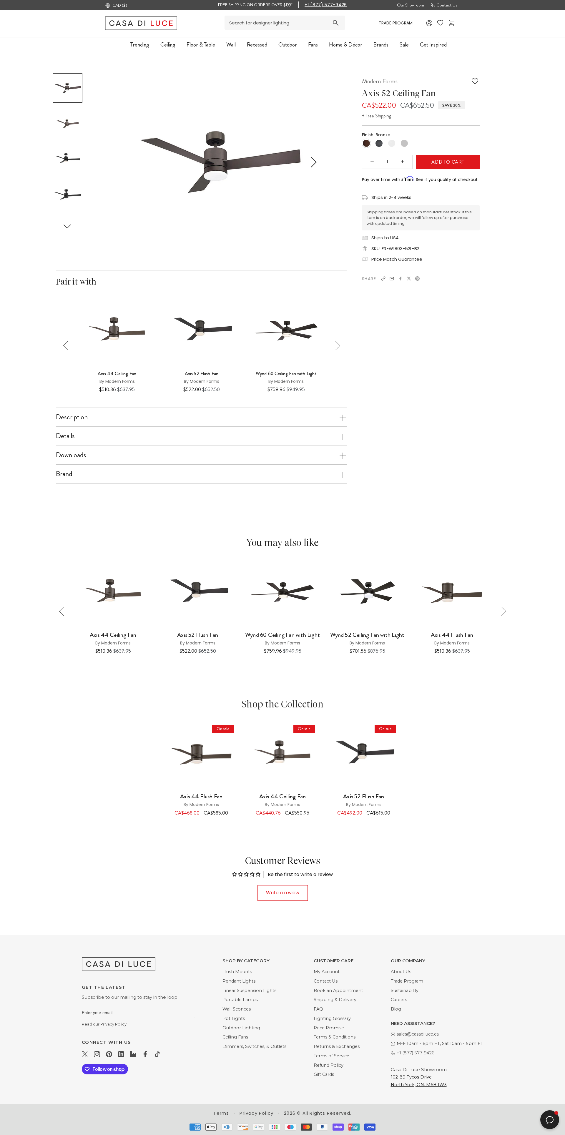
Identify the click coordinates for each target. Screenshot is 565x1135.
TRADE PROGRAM (396, 23)
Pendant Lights (238, 981)
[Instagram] (97, 1054)
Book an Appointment (338, 990)
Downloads (71, 455)
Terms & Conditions (334, 1037)
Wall (231, 45)
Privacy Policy (113, 1024)
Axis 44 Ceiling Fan (117, 373)
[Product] (201, 754)
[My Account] (429, 22)
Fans (313, 45)
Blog (396, 1009)
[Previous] (67, 345)
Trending (139, 45)
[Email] (392, 278)
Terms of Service (331, 1055)
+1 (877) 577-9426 (326, 5)
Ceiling (167, 45)
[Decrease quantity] (372, 161)
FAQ (318, 1009)
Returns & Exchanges (337, 1046)
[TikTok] (157, 1054)
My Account (327, 971)
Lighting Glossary (332, 1018)
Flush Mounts (237, 971)
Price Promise (329, 1028)
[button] (67, 226)
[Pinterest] (417, 278)
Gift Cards (324, 1074)
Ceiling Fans (235, 1037)
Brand (64, 474)
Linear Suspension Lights (249, 990)
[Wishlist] (440, 22)
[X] (409, 278)
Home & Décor (345, 45)
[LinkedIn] (121, 1054)
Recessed (257, 45)
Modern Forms (380, 81)
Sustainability (404, 990)
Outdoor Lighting (241, 1028)
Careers (399, 999)
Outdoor (287, 45)
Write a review (282, 892)
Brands (380, 45)
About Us (401, 971)
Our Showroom (410, 5)
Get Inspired (433, 45)
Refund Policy (328, 1065)
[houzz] (133, 1054)
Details (65, 436)
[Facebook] (400, 278)
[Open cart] (452, 23)
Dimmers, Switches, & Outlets (254, 1046)
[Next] (335, 345)
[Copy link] (383, 278)
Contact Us (446, 5)
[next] (312, 162)
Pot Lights (233, 1018)
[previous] (125, 162)
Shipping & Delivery (335, 999)
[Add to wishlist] (475, 81)
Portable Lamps (240, 999)
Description (72, 417)
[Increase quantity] (403, 161)
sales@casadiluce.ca (418, 1034)
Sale (404, 45)
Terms (221, 1113)
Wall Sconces (236, 1009)
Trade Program (407, 981)
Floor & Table (201, 45)
